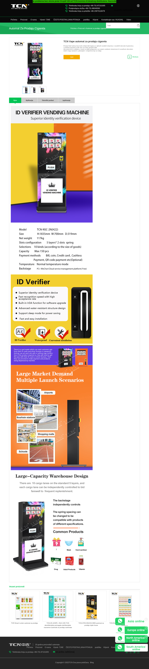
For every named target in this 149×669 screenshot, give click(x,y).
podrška (86, 20)
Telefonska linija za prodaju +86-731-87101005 (87, 6)
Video (128, 20)
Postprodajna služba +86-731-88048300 (84, 8)
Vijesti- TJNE (45, 20)
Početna (14, 20)
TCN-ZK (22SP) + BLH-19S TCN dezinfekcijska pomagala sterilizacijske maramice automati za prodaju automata (58, 625)
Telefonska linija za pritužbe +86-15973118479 (87, 11)
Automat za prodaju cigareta (96, 28)
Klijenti (95, 20)
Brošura (135, 57)
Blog (92, 662)
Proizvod (23, 20)
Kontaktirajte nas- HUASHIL (112, 20)
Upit (71, 57)
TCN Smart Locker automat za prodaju (24, 623)
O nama (34, 20)
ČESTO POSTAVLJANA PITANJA (66, 20)
